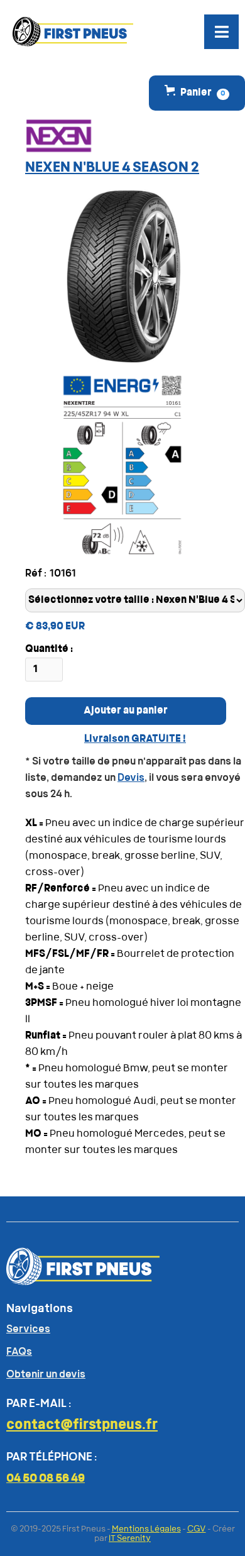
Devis (130, 778)
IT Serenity (130, 1539)
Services (28, 1330)
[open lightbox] (122, 276)
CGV (196, 1529)
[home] (69, 31)
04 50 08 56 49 (45, 1479)
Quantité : (49, 649)
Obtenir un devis (45, 1375)
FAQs (19, 1352)
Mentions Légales (146, 1529)
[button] (221, 31)
